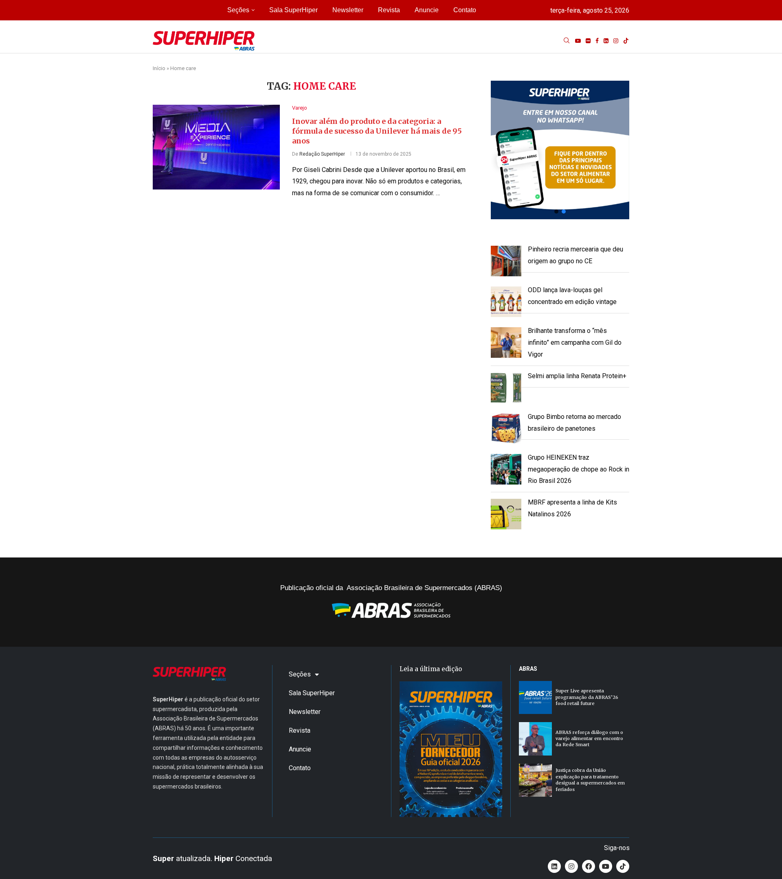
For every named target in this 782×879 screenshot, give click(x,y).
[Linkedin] (606, 40)
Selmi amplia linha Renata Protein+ (577, 376)
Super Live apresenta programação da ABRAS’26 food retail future (587, 697)
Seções (238, 10)
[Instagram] (616, 40)
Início (159, 68)
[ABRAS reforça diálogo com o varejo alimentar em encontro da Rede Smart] (535, 738)
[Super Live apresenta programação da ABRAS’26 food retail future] (535, 697)
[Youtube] (578, 40)
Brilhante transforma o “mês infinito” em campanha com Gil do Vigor (575, 342)
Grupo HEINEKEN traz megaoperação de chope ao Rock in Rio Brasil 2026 (578, 469)
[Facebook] (597, 40)
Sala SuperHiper (293, 10)
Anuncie (427, 10)
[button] (560, 150)
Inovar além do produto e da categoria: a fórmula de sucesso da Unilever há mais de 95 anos (377, 131)
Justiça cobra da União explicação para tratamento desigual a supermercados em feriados (590, 779)
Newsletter (347, 10)
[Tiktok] (626, 40)
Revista (389, 10)
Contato (464, 10)
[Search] (566, 40)
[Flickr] (588, 40)
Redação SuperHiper (322, 154)
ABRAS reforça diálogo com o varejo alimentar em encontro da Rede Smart (589, 738)
